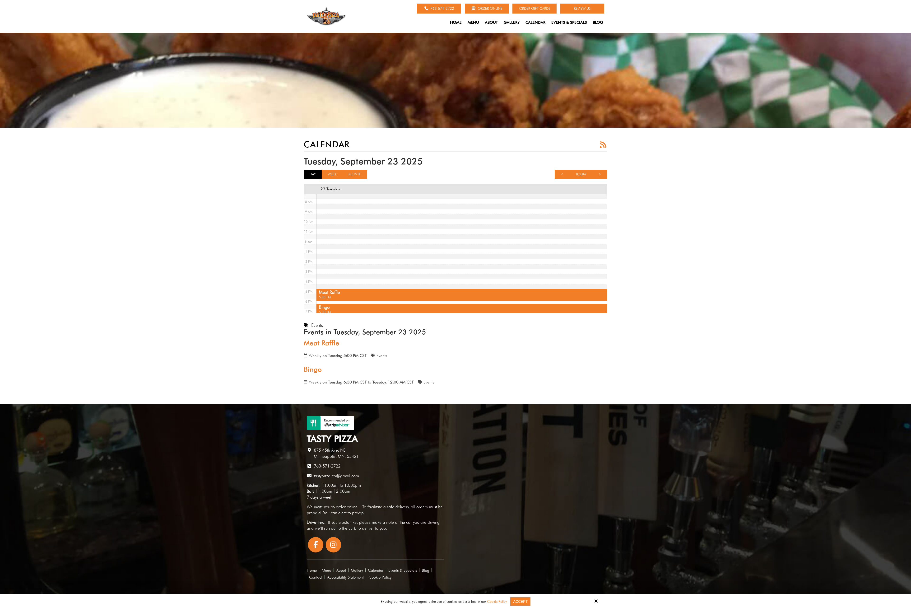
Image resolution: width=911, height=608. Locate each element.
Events (381, 355)
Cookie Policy (497, 601)
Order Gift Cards (534, 8)
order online (347, 506)
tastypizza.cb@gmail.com (336, 475)
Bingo (313, 369)
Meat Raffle (321, 343)
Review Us (582, 8)
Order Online (489, 8)
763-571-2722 (441, 8)
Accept (520, 601)
